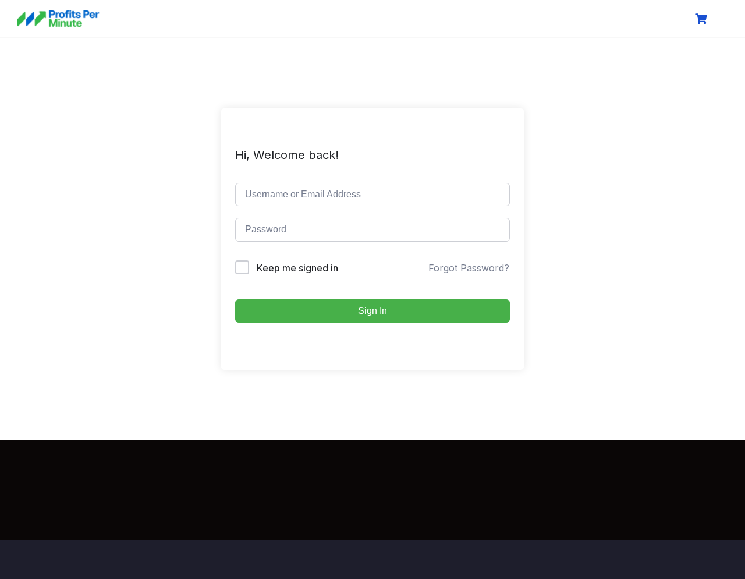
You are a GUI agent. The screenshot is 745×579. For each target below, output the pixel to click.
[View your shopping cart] (702, 18)
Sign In (372, 311)
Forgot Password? (468, 268)
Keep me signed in (297, 268)
